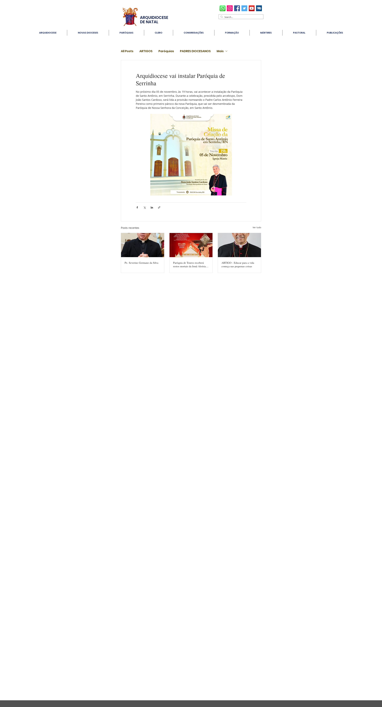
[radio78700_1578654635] (259, 8)
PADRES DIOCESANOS (195, 51)
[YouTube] (252, 8)
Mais (220, 51)
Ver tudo (257, 227)
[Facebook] (237, 8)
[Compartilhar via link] (159, 207)
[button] (126, 33)
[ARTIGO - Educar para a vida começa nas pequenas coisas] (239, 245)
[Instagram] (230, 8)
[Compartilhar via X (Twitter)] (144, 207)
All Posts (127, 51)
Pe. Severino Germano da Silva (141, 262)
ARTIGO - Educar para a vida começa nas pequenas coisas (237, 264)
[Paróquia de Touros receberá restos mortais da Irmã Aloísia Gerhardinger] (191, 245)
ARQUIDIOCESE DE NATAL (154, 20)
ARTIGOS (146, 51)
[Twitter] (244, 8)
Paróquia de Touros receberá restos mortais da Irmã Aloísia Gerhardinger (189, 264)
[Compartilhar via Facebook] (137, 207)
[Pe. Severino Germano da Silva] (142, 245)
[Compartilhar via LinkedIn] (151, 207)
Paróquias (166, 51)
